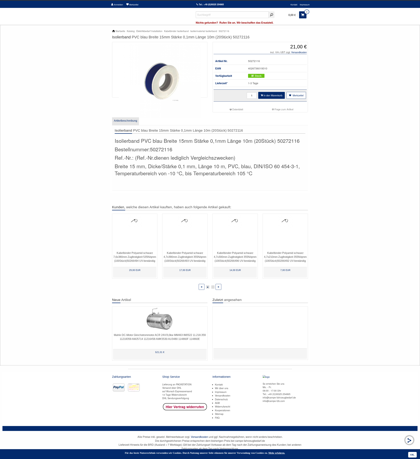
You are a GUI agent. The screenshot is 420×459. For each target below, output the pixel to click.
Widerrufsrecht (222, 406)
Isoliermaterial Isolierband (203, 31)
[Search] (271, 14)
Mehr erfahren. (276, 453)
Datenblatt (237, 109)
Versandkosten (299, 52)
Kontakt (294, 4)
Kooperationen (222, 410)
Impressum (305, 4)
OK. (412, 454)
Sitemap (219, 414)
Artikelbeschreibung (125, 120)
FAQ (217, 417)
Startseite (120, 31)
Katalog (131, 31)
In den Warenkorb (272, 95)
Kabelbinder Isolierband (176, 31)
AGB (217, 403)
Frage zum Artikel (283, 109)
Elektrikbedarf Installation (149, 31)
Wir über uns (221, 388)
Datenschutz (221, 399)
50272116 (224, 31)
